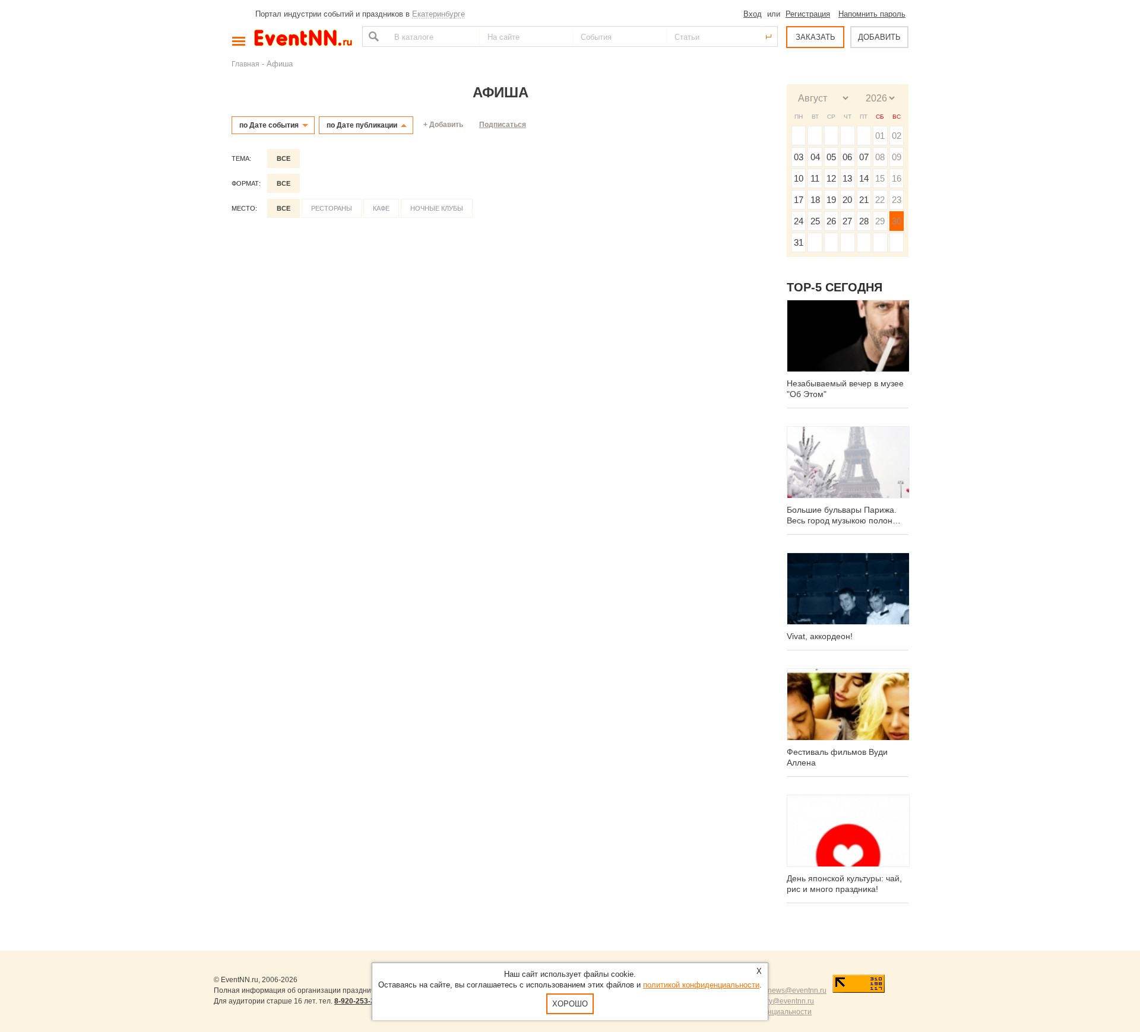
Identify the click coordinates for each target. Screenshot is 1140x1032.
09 (896, 157)
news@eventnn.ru (797, 990)
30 (896, 221)
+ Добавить (443, 124)
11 (814, 178)
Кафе (381, 208)
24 (798, 221)
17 (798, 200)
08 (880, 157)
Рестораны (331, 208)
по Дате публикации (362, 125)
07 (864, 157)
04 (815, 157)
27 (847, 221)
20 (847, 200)
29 (880, 221)
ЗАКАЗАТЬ (815, 37)
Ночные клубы (436, 208)
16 (896, 178)
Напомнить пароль (871, 13)
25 (815, 221)
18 (815, 200)
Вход (752, 13)
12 (831, 178)
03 (798, 157)
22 (880, 200)
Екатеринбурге (438, 13)
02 (896, 136)
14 (864, 178)
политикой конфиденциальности (701, 984)
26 (831, 221)
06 (847, 157)
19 (831, 200)
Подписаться (502, 124)
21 (864, 200)
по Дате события (269, 125)
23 (896, 200)
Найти (372, 36)
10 (798, 178)
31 (798, 242)
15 (880, 178)
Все (283, 158)
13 (847, 178)
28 (864, 221)
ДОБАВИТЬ (879, 37)
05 (831, 157)
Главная (245, 64)
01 (880, 136)
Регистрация (808, 13)
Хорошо (570, 1003)
